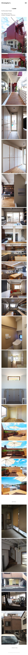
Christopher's (5, 3)
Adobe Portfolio (16, 652)
